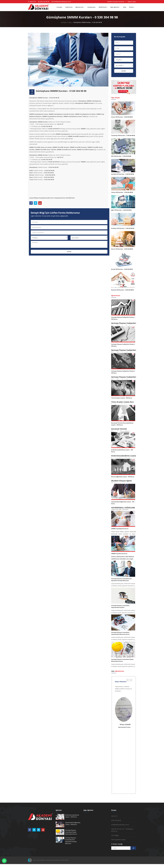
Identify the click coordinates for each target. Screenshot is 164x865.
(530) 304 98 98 (116, 820)
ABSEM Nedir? (103, 7)
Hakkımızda (68, 7)
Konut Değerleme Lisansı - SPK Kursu (122, 477)
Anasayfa (59, 7)
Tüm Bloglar (115, 835)
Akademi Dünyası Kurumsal (115, 1)
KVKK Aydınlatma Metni (118, 840)
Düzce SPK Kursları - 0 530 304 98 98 (121, 117)
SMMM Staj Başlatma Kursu (119, 528)
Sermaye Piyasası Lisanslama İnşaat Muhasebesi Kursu (71, 832)
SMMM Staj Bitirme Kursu (119, 553)
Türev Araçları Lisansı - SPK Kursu (121, 398)
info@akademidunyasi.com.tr (62, 1)
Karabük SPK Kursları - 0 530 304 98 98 (122, 174)
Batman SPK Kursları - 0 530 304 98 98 (122, 290)
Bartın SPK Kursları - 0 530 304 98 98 (122, 249)
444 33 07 (33, 1)
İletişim (131, 7)
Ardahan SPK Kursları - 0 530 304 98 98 (122, 228)
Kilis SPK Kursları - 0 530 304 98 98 (121, 156)
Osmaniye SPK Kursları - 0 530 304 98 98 (123, 135)
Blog (124, 7)
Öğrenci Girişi (132, 1)
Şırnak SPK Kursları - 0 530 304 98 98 (121, 269)
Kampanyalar (92, 7)
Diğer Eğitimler (114, 7)
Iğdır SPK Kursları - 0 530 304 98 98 (121, 210)
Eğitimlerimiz (79, 7)
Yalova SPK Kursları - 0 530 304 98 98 (122, 192)
